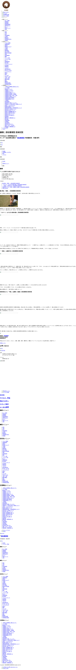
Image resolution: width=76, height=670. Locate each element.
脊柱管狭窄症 (7, 69)
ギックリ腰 (7, 57)
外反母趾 (7, 65)
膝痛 (6, 74)
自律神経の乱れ (8, 39)
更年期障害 (7, 35)
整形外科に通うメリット (10, 110)
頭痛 (6, 54)
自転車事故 (7, 122)
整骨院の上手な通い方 (9, 115)
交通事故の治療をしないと (10, 96)
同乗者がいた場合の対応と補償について (13, 104)
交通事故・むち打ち (9, 90)
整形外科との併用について (10, 109)
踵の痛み (7, 62)
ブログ (3, 129)
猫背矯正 (7, 23)
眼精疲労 (7, 37)
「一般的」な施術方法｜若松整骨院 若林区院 (12, 185)
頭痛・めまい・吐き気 (9, 125)
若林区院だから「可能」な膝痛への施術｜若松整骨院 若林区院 (15, 187)
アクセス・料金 (5, 398)
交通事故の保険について (10, 92)
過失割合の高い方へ (9, 124)
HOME (3, 161)
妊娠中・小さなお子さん (10, 105)
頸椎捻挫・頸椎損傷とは (10, 126)
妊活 (6, 34)
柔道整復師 (6, 335)
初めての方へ (4, 401)
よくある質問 (5, 127)
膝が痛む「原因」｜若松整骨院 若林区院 (11, 183)
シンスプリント (8, 71)
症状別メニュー (5, 163)
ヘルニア (7, 67)
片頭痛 (6, 47)
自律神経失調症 (8, 84)
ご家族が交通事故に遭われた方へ (12, 86)
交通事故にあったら (9, 91)
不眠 (6, 32)
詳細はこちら (3, 343)
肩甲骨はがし (7, 25)
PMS (6, 31)
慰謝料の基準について (9, 106)
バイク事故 (7, 87)
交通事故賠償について (9, 99)
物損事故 (7, 116)
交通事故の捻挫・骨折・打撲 (11, 95)
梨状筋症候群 (7, 82)
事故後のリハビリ (8, 89)
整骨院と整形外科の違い (10, 112)
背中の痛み (7, 51)
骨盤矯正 (7, 21)
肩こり (6, 60)
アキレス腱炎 (7, 42)
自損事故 (7, 121)
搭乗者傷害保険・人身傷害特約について (13, 107)
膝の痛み (7, 119)
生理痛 (6, 36)
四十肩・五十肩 (8, 70)
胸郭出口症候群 (8, 52)
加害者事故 (7, 101)
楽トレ (6, 26)
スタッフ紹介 (4, 404)
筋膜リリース (7, 28)
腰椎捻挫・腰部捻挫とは (10, 117)
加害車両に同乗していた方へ (11, 102)
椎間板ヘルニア (8, 46)
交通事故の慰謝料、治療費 (10, 94)
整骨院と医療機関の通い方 (10, 111)
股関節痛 (7, 50)
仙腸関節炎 (7, 44)
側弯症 (6, 45)
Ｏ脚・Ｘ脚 (7, 77)
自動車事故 (7, 120)
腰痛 (6, 56)
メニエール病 (7, 59)
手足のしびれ (7, 76)
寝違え (6, 72)
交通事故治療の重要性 (9, 97)
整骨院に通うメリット (9, 114)
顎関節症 (7, 66)
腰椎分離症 (7, 79)
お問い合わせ (5, 188)
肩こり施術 (7, 20)
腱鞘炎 (6, 81)
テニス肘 (7, 75)
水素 (6, 29)
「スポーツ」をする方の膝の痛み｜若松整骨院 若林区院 (14, 184)
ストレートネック (8, 64)
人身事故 (7, 100)
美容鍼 (6, 40)
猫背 (6, 80)
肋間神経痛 (7, 61)
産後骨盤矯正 (7, 24)
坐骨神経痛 (7, 55)
